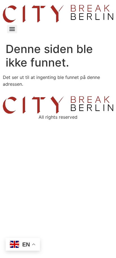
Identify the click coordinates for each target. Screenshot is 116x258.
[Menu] (12, 29)
